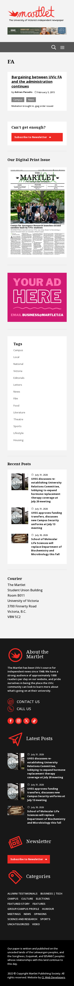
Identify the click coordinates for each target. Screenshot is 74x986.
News (31, 99)
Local (16, 357)
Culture (27, 898)
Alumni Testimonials (22, 893)
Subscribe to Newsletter (30, 137)
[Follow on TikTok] (34, 721)
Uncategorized (18, 924)
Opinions (40, 914)
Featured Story (18, 903)
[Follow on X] (26, 721)
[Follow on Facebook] (10, 721)
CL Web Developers (53, 977)
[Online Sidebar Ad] (37, 321)
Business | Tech (51, 893)
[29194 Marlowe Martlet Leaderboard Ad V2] (37, 33)
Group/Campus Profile (23, 909)
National (18, 364)
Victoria (17, 371)
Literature (19, 412)
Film (15, 398)
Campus (17, 99)
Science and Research (22, 919)
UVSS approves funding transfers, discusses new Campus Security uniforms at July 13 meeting (46, 520)
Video (36, 924)
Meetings (14, 914)
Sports (17, 426)
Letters (17, 384)
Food (16, 405)
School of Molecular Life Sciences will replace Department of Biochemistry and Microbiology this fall (46, 546)
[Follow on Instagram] (18, 721)
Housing (18, 440)
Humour (48, 909)
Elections (43, 898)
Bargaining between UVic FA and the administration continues (36, 82)
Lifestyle (18, 433)
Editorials (18, 378)
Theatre (18, 419)
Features (39, 903)
